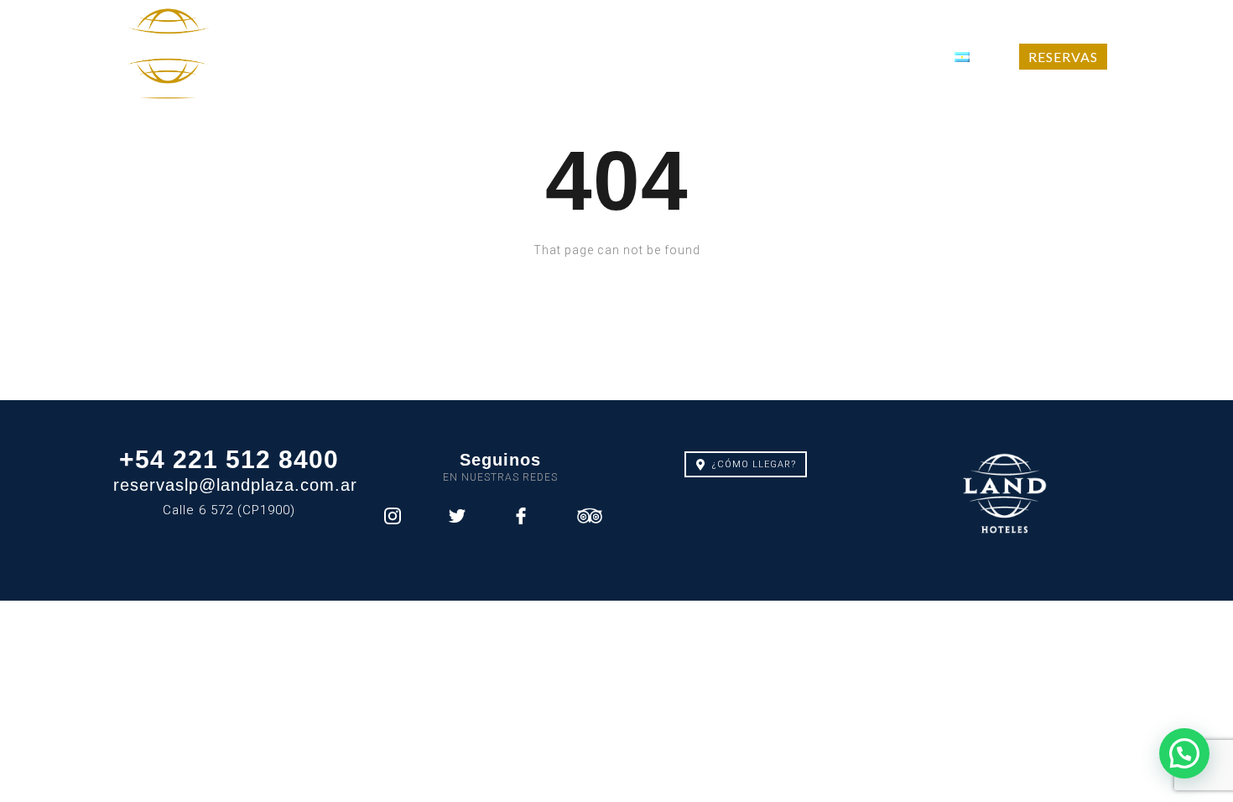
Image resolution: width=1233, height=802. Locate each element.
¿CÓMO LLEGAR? (754, 464)
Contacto (882, 57)
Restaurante (678, 57)
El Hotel (311, 57)
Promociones (426, 57)
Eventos (785, 57)
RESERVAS (1063, 57)
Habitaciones (554, 57)
